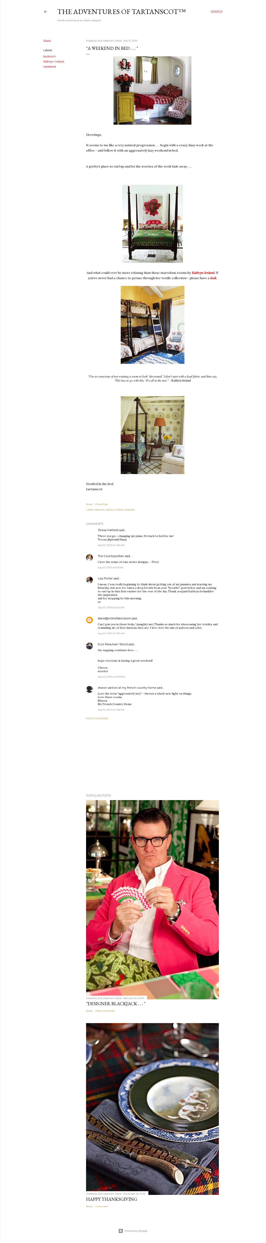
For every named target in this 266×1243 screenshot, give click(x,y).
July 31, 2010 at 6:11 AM (110, 567)
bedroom (49, 56)
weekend (49, 66)
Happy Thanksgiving (111, 1199)
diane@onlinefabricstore (114, 618)
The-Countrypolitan (111, 556)
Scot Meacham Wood (113, 644)
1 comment (101, 1206)
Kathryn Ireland (53, 61)
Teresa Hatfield (108, 530)
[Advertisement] (152, 757)
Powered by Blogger (136, 1230)
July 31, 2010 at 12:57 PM (111, 676)
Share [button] (47, 41)
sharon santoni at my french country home (127, 687)
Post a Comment (97, 718)
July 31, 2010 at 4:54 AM (111, 545)
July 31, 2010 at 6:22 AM (111, 607)
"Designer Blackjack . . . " (115, 1004)
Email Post (101, 504)
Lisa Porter (105, 578)
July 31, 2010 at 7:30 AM (111, 633)
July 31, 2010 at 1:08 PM (111, 709)
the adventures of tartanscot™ (121, 11)
